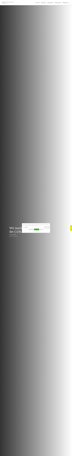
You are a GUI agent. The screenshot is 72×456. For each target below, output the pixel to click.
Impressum (35, 231)
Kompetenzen (50, 2)
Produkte (38, 2)
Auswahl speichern (31, 229)
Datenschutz (38, 231)
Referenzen (43, 2)
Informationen (57, 2)
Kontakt (33, 231)
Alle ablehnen (41, 229)
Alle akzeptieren (37, 229)
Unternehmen (65, 2)
